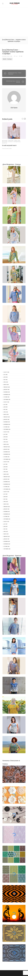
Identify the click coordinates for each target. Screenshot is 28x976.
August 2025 (6, 402)
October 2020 (6, 546)
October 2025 (6, 396)
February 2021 (7, 536)
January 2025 (6, 419)
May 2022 (5, 499)
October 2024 (6, 426)
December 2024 (7, 421)
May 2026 (5, 379)
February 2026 (7, 387)
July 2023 (5, 464)
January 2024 (6, 449)
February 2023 (7, 476)
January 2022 (6, 509)
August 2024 (6, 431)
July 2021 (5, 524)
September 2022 (7, 489)
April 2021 (6, 531)
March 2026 (6, 384)
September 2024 (7, 429)
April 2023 (6, 471)
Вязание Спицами (7, 140)
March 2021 (6, 533)
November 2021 (7, 514)
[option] (14, 136)
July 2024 (5, 434)
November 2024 (7, 424)
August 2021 (6, 521)
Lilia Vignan (4, 56)
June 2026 (5, 377)
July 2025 (5, 404)
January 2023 (6, 479)
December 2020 (7, 541)
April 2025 (6, 411)
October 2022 (6, 486)
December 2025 (7, 392)
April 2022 (6, 501)
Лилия (3, 148)
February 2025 (7, 416)
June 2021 (5, 526)
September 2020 (7, 548)
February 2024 (7, 446)
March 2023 (6, 474)
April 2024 (6, 441)
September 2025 (7, 399)
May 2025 (5, 409)
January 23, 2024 (8, 148)
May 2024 (5, 439)
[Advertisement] (14, 22)
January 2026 (6, 389)
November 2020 (7, 543)
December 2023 (7, 451)
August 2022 (6, 491)
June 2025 (5, 406)
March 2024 (6, 444)
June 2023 (5, 466)
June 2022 (5, 496)
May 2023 (5, 469)
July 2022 (5, 494)
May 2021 (5, 528)
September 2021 (7, 519)
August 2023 (6, 461)
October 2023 (6, 456)
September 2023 (7, 459)
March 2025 (6, 414)
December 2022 (7, 481)
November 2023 (7, 454)
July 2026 (5, 374)
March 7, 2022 (9, 56)
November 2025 (7, 394)
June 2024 (5, 436)
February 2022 (7, 506)
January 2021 (6, 538)
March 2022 (6, 504)
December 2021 (7, 511)
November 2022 (7, 484)
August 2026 (6, 372)
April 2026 (6, 382)
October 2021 (6, 516)
